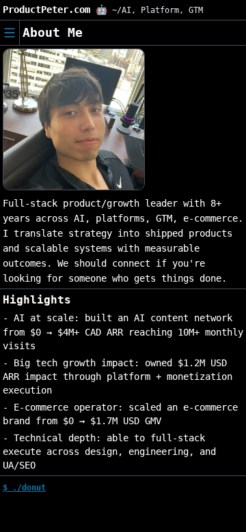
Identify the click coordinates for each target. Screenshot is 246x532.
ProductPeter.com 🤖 (55, 9)
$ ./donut (24, 487)
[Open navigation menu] (10, 33)
